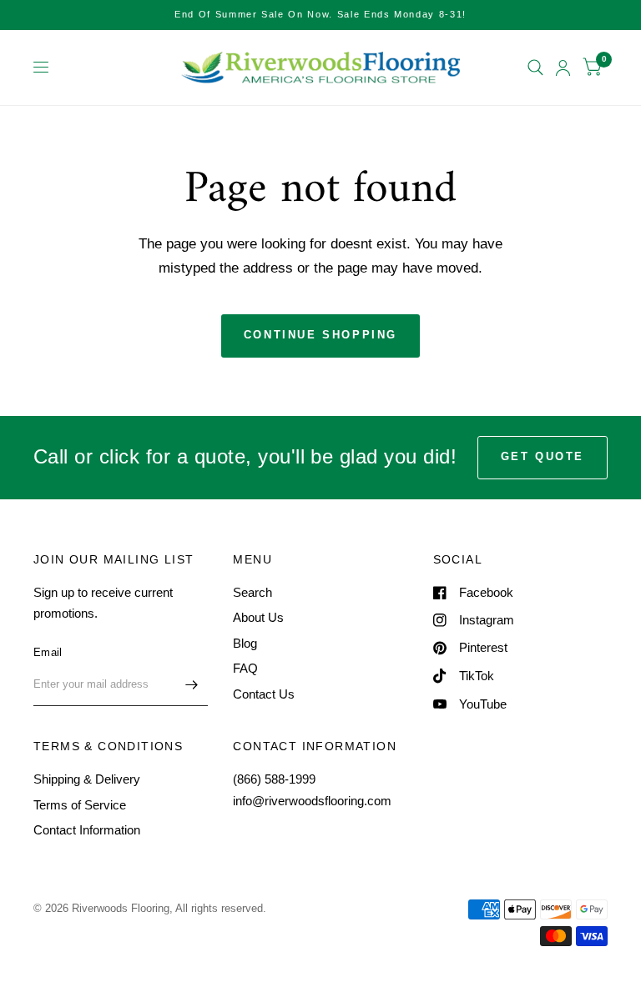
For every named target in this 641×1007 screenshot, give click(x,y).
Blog (245, 643)
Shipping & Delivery (86, 779)
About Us (258, 617)
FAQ (245, 668)
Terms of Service (79, 805)
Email (47, 652)
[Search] (535, 67)
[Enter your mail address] (191, 684)
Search (252, 592)
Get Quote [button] (542, 456)
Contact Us (264, 694)
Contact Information (86, 830)
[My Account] (563, 67)
